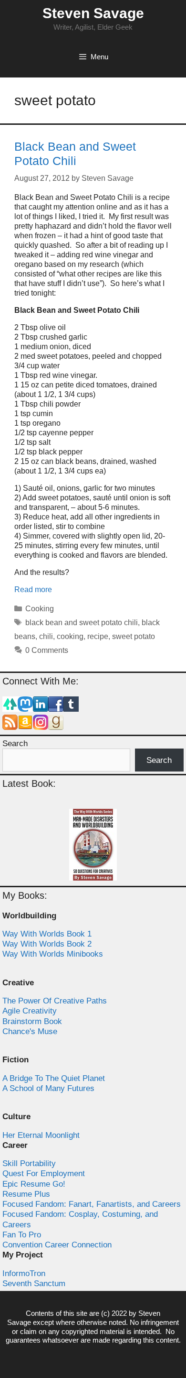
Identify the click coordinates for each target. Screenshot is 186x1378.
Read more (33, 589)
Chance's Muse (29, 1031)
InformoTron (23, 1273)
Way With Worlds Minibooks (52, 954)
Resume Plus (26, 1194)
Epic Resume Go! (33, 1184)
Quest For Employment (43, 1173)
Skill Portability (29, 1163)
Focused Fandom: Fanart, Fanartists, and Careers (91, 1204)
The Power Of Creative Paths (54, 1000)
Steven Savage (93, 13)
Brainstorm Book (32, 1021)
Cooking (39, 609)
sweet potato (133, 636)
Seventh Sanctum (33, 1283)
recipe (97, 636)
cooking (70, 636)
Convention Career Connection (57, 1244)
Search (15, 743)
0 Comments (46, 650)
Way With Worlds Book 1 (47, 933)
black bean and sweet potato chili (81, 622)
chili (46, 636)
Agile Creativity (29, 1010)
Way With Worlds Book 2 (47, 943)
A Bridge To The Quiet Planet (53, 1078)
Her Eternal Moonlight (41, 1135)
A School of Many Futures (48, 1088)
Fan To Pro (21, 1234)
